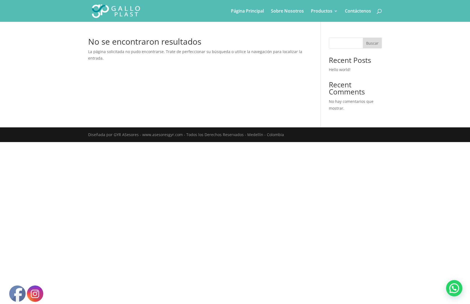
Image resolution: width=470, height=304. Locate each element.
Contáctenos (358, 11)
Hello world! (340, 69)
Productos (321, 11)
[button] (454, 288)
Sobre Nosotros (287, 11)
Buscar (372, 43)
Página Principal (247, 11)
